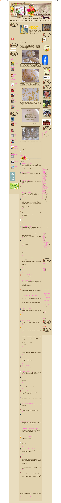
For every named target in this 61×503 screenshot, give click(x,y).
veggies (43, 240)
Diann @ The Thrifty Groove (25, 295)
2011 (44, 270)
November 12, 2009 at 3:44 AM (33, 295)
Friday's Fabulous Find (45, 164)
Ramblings (43, 205)
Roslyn (23, 289)
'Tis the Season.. (15, 68)
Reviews (43, 210)
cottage (11, 82)
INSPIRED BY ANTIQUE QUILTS (14, 145)
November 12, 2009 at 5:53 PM (34, 428)
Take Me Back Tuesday (45, 226)
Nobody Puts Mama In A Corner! (26, 428)
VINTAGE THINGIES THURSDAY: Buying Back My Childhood (30, 24)
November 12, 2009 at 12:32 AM (28, 274)
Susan (22, 390)
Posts (11, 48)
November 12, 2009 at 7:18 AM (30, 371)
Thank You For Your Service (15, 140)
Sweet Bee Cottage (24, 219)
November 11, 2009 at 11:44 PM (26, 269)
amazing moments (44, 131)
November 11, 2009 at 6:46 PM (27, 192)
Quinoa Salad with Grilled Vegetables (16, 63)
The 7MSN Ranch (13, 99)
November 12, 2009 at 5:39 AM (27, 320)
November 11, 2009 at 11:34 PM (29, 257)
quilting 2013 (44, 201)
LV (22, 365)
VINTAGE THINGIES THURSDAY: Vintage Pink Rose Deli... (47, 301)
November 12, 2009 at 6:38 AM (29, 348)
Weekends (43, 252)
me (42, 189)
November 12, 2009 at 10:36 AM (29, 403)
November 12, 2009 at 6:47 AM (27, 356)
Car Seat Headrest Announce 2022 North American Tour (14, 80)
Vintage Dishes (44, 241)
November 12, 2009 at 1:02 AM (27, 280)
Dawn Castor (23, 436)
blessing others (44, 133)
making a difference (44, 188)
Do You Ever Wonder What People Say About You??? (47, 279)
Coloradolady (23, 371)
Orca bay (43, 195)
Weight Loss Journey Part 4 (47, 292)
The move (43, 229)
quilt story (43, 199)
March (45, 314)
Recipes (43, 207)
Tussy (22, 172)
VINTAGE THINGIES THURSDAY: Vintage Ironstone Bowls (47, 285)
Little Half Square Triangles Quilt (16, 166)
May (44, 312)
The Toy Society (44, 230)
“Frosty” (15, 117)
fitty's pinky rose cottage (25, 448)
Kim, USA (23, 442)
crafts (43, 144)
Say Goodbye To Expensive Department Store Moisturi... (47, 298)
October (45, 306)
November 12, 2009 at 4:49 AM (27, 308)
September (45, 307)
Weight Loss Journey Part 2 (47, 303)
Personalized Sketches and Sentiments (26, 456)
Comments (12, 50)
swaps (43, 224)
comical (43, 143)
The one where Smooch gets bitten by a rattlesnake (16, 101)
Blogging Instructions (45, 135)
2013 (44, 268)
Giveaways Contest (44, 169)
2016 (44, 264)
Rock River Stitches (13, 128)
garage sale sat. (44, 168)
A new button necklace (15, 106)
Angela (23, 198)
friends (43, 165)
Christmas (43, 141)
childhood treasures (44, 140)
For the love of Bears (44, 163)
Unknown (23, 314)
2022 (44, 263)
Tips (43, 235)
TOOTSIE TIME (13, 67)
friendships (43, 166)
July (44, 310)
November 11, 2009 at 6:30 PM (27, 172)
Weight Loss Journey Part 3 (47, 293)
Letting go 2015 (44, 183)
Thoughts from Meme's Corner (13, 73)
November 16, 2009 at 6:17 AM (35, 456)
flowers (43, 162)
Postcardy (23, 180)
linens (43, 185)
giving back (43, 170)
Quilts (43, 202)
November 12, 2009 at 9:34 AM (31, 397)
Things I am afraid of (44, 231)
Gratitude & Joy (44, 174)
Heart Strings (44, 176)
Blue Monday (44, 136)
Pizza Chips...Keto (16, 94)
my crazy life (44, 191)
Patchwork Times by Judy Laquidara (14, 151)
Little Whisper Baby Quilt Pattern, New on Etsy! (16, 135)
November (45, 275)
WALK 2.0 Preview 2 (15, 155)
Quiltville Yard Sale (44, 204)
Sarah (22, 274)
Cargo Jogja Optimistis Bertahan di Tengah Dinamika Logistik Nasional (16, 148)
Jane (22, 421)
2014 (44, 267)
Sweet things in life (44, 225)
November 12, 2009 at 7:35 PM (29, 436)
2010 (44, 271)
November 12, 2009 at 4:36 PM (27, 421)
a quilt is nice (12, 165)
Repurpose (43, 209)
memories (43, 190)
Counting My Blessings (13, 88)
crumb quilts (44, 147)
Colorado (43, 142)
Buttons (43, 137)
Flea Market (43, 161)
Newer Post (21, 496)
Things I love (44, 232)
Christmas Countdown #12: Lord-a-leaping (16, 161)
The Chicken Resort (44, 228)
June (44, 311)
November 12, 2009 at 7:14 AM (26, 365)
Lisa (22, 308)
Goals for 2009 (44, 172)
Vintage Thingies (44, 243)
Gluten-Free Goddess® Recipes (13, 61)
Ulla (22, 320)
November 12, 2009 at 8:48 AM (27, 390)
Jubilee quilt (44, 181)
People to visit (44, 197)
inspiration (43, 180)
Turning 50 (43, 237)
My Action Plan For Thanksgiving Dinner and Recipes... (47, 282)
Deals (43, 149)
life (42, 184)
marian (23, 192)
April (45, 313)
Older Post (40, 496)
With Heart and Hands (13, 139)
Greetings (43, 175)
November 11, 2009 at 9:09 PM (28, 226)
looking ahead (15, 83)
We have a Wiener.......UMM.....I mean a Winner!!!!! (47, 295)
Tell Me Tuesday (44, 227)
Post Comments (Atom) (26, 498)
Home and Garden (44, 177)
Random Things (44, 206)
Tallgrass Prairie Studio (14, 154)
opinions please (44, 194)
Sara (42, 211)
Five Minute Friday (44, 160)
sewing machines (44, 213)
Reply (22, 169)
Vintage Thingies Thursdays (45, 244)
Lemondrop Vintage (13, 79)
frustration (43, 167)
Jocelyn (23, 163)
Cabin (43, 138)
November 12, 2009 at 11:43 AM (32, 409)
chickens (43, 139)
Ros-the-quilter (12, 122)
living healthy (44, 186)
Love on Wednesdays (45, 187)
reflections (43, 208)
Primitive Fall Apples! (15, 129)
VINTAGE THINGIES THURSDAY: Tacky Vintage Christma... (47, 277)
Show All (18, 110)
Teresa (22, 280)
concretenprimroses (24, 397)
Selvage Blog (12, 133)
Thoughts (43, 233)
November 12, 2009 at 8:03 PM (28, 442)
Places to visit (44, 198)
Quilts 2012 (43, 203)
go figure (43, 171)
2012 (44, 269)
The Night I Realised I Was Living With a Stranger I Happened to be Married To (14, 59)
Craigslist (43, 145)
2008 (44, 318)
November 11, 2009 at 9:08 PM (30, 219)
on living (43, 192)
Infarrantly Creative (13, 57)
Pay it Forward (44, 196)
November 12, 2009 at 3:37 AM (27, 289)
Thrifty (43, 234)
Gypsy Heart (23, 403)
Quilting (43, 200)
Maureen (23, 226)
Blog (43, 134)
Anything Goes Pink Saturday (15, 75)
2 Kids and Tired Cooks (13, 93)
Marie (22, 356)
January (45, 317)
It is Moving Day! (12, 152)
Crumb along (44, 146)
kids (42, 182)
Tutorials (43, 238)
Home (30, 496)
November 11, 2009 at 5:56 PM (28, 163)
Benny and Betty (44, 132)
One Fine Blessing (44, 193)
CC (22, 231)
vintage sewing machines (45, 242)
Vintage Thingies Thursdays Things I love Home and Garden (46, 246)
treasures (43, 236)
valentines (43, 239)
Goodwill (43, 173)
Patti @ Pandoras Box (24, 409)
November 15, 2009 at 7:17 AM (32, 448)
